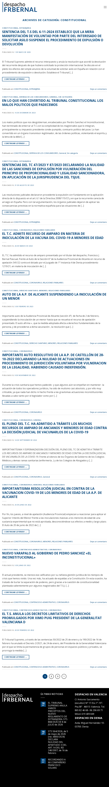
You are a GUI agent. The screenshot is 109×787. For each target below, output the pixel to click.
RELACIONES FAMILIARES (44, 230)
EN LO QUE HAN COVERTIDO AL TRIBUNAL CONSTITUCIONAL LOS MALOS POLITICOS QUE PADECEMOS (52, 102)
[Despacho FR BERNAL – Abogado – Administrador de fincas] (20, 7)
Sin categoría (65, 97)
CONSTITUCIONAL (10, 28)
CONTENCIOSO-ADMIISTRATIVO (33, 549)
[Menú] (105, 7)
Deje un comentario (98, 89)
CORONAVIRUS (25, 230)
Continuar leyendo (15, 79)
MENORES (43, 290)
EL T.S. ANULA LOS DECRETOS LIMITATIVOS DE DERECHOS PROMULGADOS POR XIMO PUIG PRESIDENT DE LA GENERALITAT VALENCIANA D (52, 618)
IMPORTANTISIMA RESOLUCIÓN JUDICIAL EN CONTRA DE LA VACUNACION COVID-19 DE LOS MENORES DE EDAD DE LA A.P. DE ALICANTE (52, 492)
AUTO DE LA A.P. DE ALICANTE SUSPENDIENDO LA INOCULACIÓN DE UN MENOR (54, 296)
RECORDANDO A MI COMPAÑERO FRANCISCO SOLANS (57, 763)
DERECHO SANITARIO (28, 290)
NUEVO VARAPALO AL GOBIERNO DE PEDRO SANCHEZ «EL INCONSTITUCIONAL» (46, 555)
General (53, 97)
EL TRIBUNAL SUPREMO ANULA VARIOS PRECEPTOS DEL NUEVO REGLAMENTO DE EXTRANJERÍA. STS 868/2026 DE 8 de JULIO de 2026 (57, 714)
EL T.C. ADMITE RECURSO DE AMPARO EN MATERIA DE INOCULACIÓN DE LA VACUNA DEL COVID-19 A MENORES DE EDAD (52, 235)
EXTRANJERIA (25, 28)
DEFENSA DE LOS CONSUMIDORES (33, 97)
